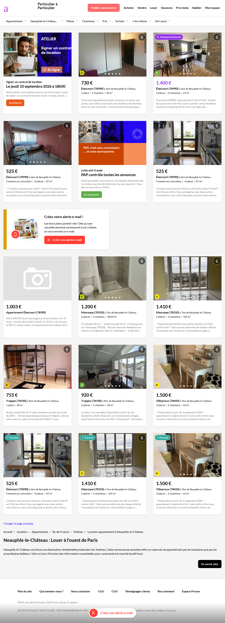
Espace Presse (191, 591)
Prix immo (182, 7)
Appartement (40, 531)
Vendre (142, 7)
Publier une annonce (104, 7)
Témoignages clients (137, 591)
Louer (154, 7)
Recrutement (166, 591)
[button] (105, 72)
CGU (101, 591)
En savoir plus (91, 194)
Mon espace (212, 7)
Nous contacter (80, 591)
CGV (115, 591)
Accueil (8, 531)
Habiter (197, 7)
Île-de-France (60, 531)
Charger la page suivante (18, 523)
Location (22, 531)
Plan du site (25, 591)
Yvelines (78, 531)
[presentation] (82, 55)
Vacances (167, 7)
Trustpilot (72, 602)
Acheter (129, 7)
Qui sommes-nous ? (51, 591)
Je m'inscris (15, 102)
